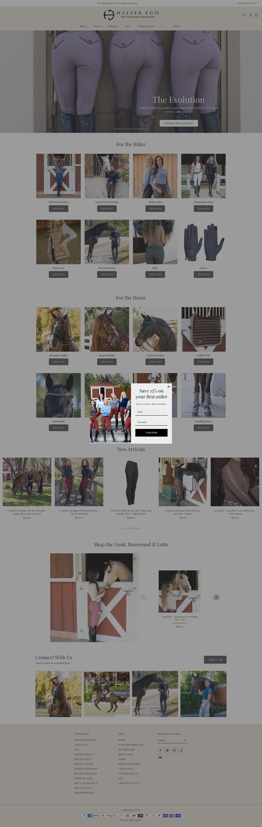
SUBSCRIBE (151, 432)
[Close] (168, 386)
